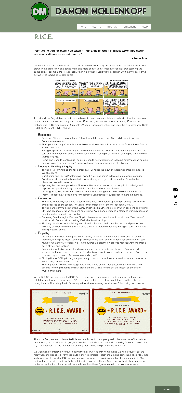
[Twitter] (175, 196)
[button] (112, 26)
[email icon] (175, 189)
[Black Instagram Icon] (175, 203)
